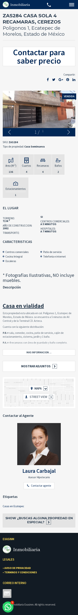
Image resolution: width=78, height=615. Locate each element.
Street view (38, 397)
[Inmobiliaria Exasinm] (16, 4)
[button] (8, 607)
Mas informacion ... (39, 352)
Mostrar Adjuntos (36, 366)
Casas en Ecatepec (13, 506)
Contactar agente (41, 485)
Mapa (38, 388)
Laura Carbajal (39, 470)
